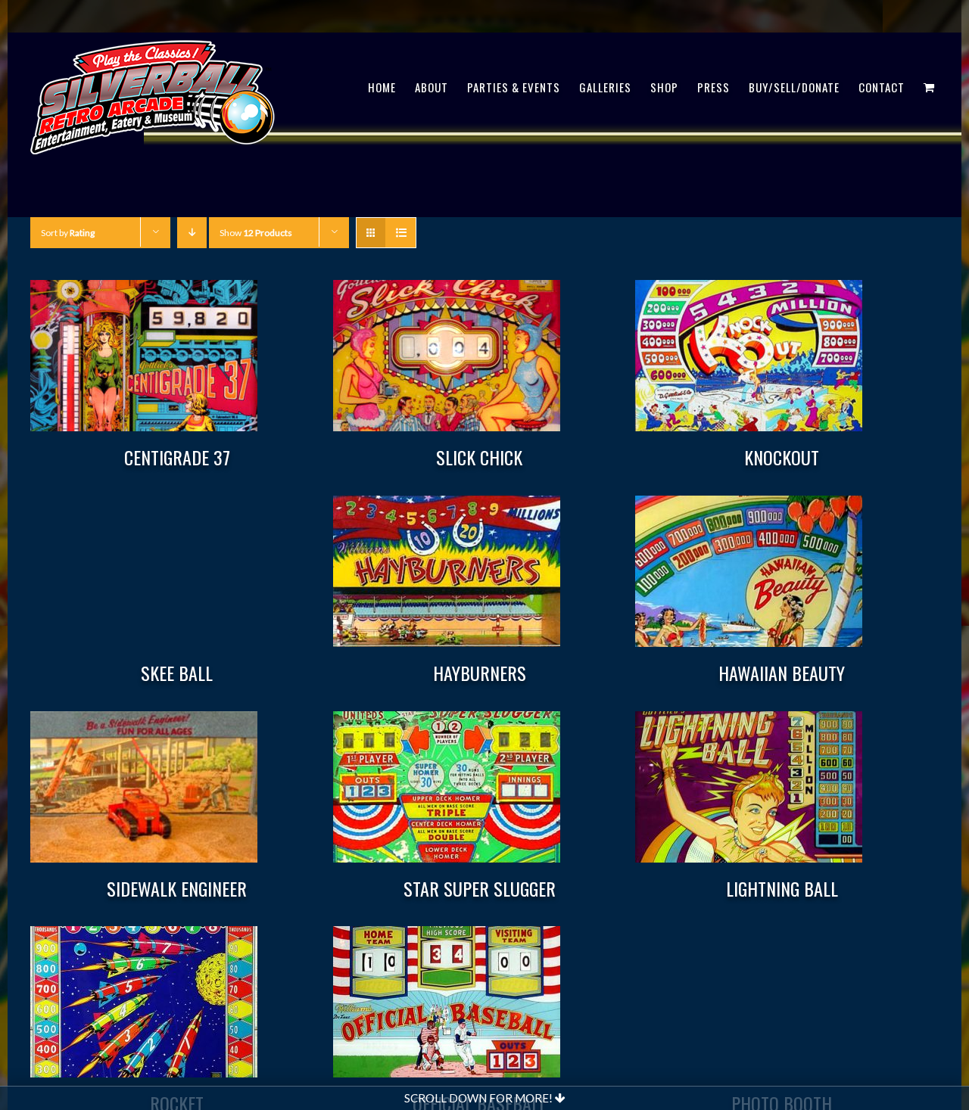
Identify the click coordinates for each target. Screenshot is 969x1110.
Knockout (781, 457)
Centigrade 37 (177, 457)
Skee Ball (177, 672)
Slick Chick (479, 457)
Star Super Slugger (479, 888)
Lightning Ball (782, 888)
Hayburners (479, 672)
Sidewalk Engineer (177, 888)
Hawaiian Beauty (781, 672)
